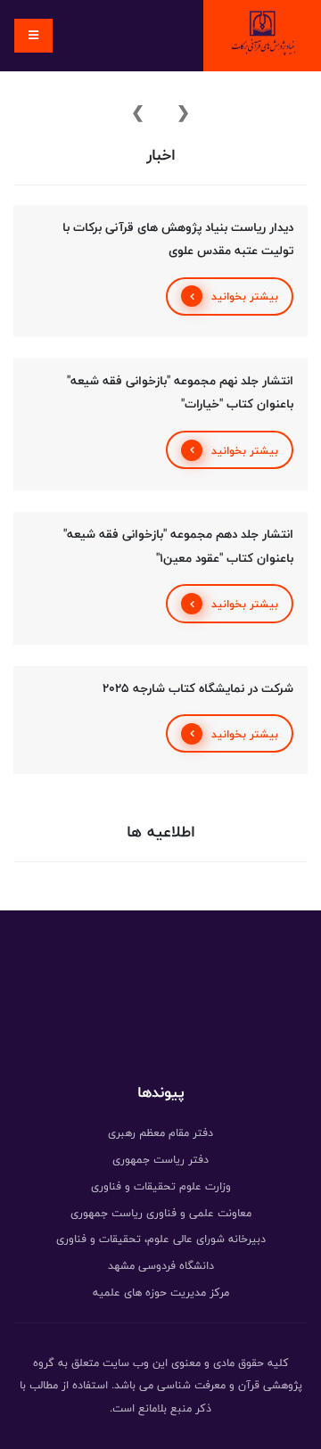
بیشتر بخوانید (244, 296)
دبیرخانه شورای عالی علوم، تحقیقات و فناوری (161, 1238)
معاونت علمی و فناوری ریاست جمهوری (160, 1213)
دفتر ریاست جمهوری (160, 1159)
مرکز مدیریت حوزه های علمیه (161, 1292)
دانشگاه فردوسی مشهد (161, 1265)
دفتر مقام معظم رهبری (160, 1132)
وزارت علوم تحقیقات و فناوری (161, 1186)
